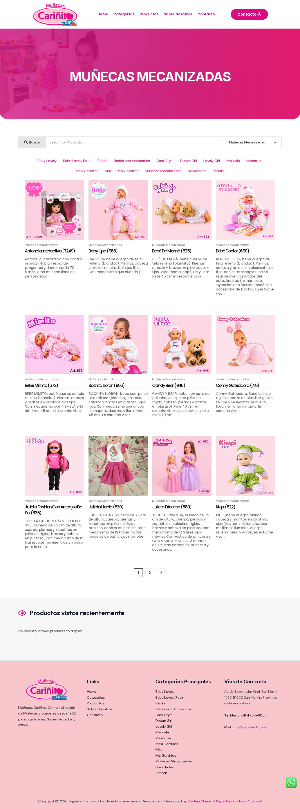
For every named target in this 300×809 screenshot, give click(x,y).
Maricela (233, 160)
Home (103, 14)
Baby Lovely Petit (77, 160)
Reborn (218, 171)
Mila (108, 171)
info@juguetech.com (249, 727)
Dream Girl (188, 160)
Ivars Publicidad (250, 801)
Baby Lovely (47, 160)
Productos (149, 14)
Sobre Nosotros (178, 14)
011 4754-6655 (254, 715)
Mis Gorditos (128, 171)
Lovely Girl (211, 160)
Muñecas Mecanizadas (163, 171)
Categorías (123, 14)
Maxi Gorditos (87, 171)
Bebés (102, 160)
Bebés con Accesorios (132, 160)
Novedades (197, 171)
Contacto (206, 14)
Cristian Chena (199, 801)
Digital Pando (226, 801)
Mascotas (254, 160)
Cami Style (165, 160)
